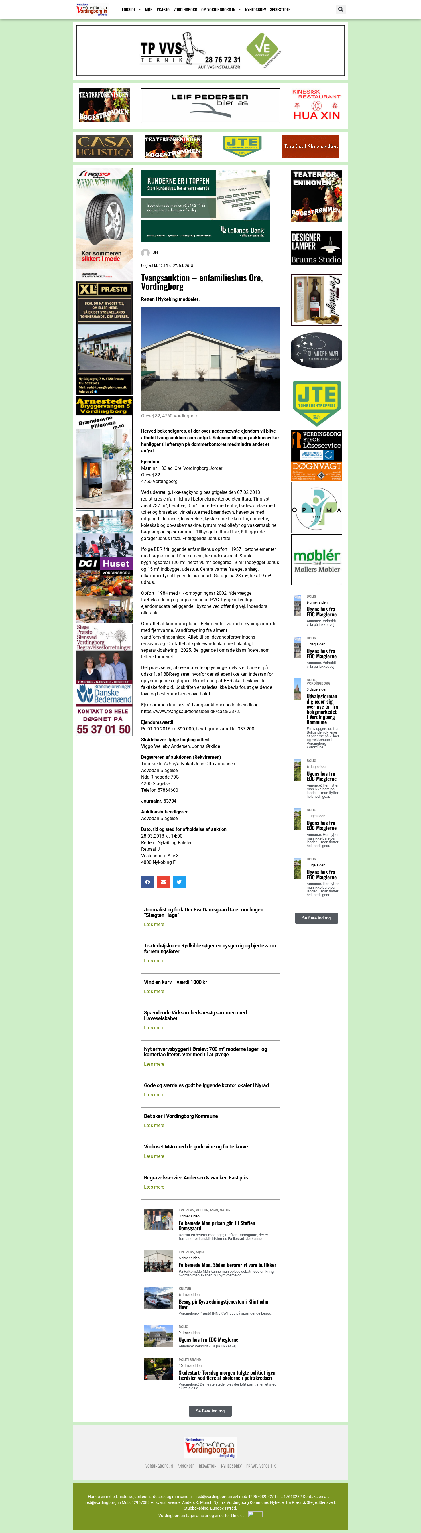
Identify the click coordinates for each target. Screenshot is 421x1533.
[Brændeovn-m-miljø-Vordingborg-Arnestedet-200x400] (104, 507)
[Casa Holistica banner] (104, 156)
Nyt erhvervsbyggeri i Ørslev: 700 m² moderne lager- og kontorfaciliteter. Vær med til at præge (205, 1052)
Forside (128, 9)
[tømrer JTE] (317, 428)
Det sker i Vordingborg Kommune (181, 1116)
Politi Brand (190, 1360)
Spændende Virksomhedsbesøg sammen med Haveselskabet (195, 1015)
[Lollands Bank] (205, 240)
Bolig (183, 1327)
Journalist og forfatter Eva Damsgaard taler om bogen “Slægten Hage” (203, 912)
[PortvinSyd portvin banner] (317, 324)
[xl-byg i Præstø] (104, 393)
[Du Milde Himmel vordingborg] (317, 376)
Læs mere (154, 924)
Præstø (163, 9)
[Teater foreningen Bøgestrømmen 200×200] (317, 220)
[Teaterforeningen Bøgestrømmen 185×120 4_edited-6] (104, 120)
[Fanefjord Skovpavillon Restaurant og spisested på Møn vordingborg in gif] (310, 156)
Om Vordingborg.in (218, 9)
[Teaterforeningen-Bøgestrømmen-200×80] (173, 156)
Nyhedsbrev (255, 9)
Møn (149, 9)
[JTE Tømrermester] (242, 156)
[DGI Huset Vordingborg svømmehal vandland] (104, 621)
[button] (341, 9)
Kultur (202, 1210)
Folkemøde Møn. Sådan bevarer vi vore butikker (227, 1264)
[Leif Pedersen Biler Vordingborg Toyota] (210, 121)
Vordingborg (185, 9)
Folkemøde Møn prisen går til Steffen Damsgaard (217, 1225)
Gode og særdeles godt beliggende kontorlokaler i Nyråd (206, 1085)
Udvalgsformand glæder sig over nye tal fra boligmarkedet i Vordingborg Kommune (322, 709)
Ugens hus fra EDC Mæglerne (208, 1339)
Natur (225, 1210)
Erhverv (186, 1210)
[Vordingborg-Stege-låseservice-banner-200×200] (317, 479)
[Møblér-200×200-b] (317, 583)
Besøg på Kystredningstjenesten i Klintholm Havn (223, 1304)
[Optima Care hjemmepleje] (317, 532)
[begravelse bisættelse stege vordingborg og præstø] (104, 734)
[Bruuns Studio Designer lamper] (317, 272)
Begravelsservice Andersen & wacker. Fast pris (196, 1178)
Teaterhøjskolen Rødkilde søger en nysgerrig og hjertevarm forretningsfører (210, 948)
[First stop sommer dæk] (104, 279)
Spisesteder (280, 9)
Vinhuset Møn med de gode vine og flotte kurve (196, 1147)
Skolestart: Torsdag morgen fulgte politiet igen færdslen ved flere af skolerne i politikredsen (227, 1375)
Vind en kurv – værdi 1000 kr (175, 982)
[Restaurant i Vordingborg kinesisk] (316, 120)
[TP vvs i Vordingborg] (210, 74)
